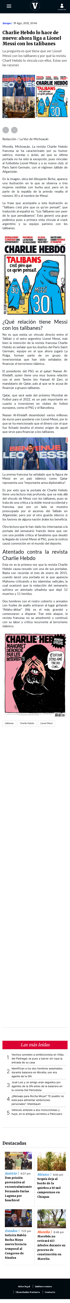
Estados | (12, 1231)
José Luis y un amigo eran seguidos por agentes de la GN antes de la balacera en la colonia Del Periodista (37, 1086)
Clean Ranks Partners (28, 1292)
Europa (6, 23)
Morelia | (45, 1232)
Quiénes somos (43, 1286)
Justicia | (12, 1173)
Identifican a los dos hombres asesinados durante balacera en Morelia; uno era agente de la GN (37, 1072)
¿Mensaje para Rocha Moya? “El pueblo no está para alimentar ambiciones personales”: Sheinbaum (38, 1100)
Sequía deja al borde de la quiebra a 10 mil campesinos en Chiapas (49, 1188)
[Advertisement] (35, 879)
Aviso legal (24, 1286)
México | (44, 1175)
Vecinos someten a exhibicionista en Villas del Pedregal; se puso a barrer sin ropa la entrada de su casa (38, 1058)
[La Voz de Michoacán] (35, 5)
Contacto (50, 1292)
